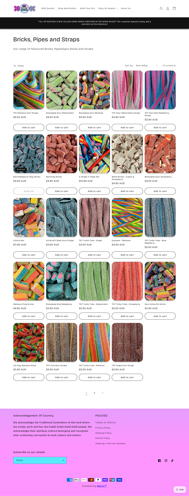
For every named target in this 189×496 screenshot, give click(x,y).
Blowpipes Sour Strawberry (158, 177)
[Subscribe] (63, 460)
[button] (108, 8)
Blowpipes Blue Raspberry (59, 304)
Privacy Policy (102, 428)
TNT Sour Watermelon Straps (126, 113)
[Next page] (102, 393)
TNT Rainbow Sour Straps (25, 113)
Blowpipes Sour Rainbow (91, 113)
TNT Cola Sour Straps (56, 365)
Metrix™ (102, 486)
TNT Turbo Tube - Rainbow (92, 365)
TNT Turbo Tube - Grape (90, 240)
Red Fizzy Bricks (54, 177)
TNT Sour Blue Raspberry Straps (157, 114)
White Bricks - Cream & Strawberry (123, 178)
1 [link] (86, 392)
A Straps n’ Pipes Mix (89, 177)
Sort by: (129, 65)
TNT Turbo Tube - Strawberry (126, 304)
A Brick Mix (18, 240)
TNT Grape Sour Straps (123, 365)
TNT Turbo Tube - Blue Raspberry (155, 241)
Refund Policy (102, 438)
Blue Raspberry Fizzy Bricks (26, 177)
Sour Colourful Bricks (155, 304)
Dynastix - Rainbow (121, 240)
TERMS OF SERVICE (105, 422)
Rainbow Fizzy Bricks (23, 304)
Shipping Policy (103, 433)
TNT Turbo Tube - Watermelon (93, 304)
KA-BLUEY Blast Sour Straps (60, 240)
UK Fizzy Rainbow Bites (24, 365)
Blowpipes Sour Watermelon (60, 113)
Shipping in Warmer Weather (110, 443)
